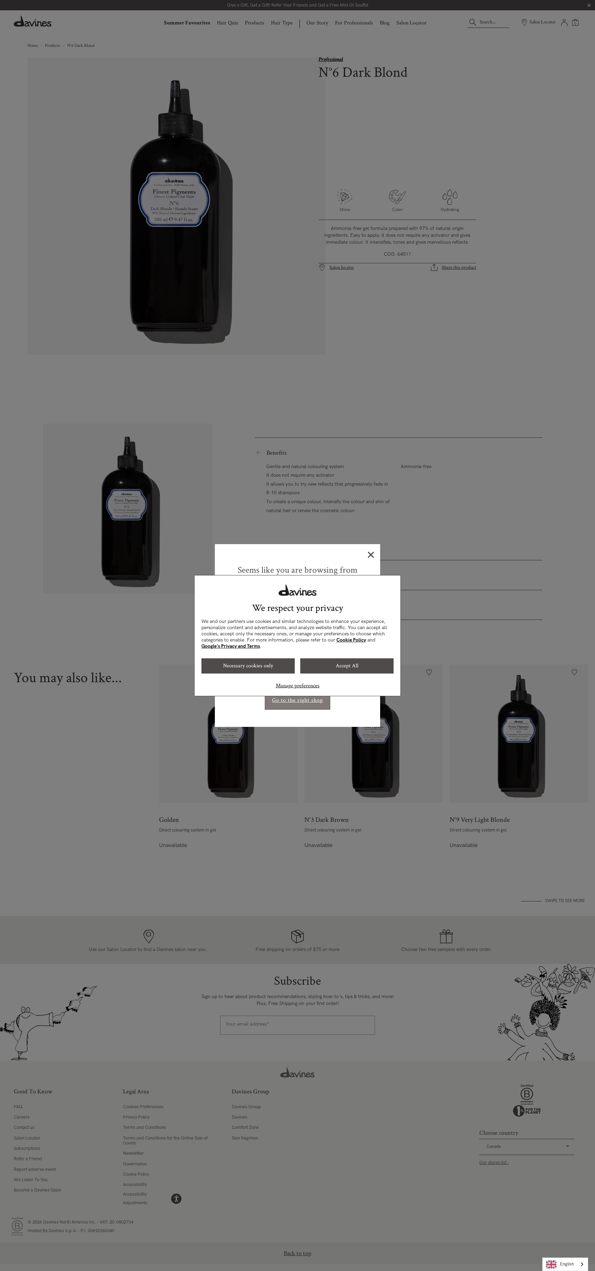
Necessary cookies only (248, 665)
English (567, 1264)
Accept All (347, 665)
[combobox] (565, 1264)
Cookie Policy (351, 640)
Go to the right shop (297, 700)
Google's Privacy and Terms (230, 646)
